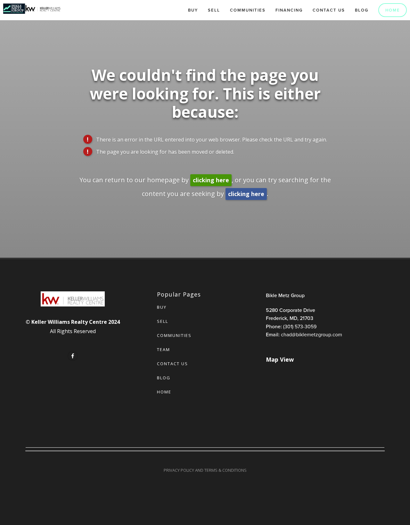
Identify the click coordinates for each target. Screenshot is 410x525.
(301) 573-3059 (299, 326)
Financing (289, 10)
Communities (248, 10)
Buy (193, 10)
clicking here (211, 180)
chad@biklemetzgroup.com (311, 334)
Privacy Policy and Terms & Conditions (205, 470)
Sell (214, 10)
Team (163, 349)
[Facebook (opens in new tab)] (73, 356)
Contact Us (329, 10)
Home (392, 10)
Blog (361, 10)
